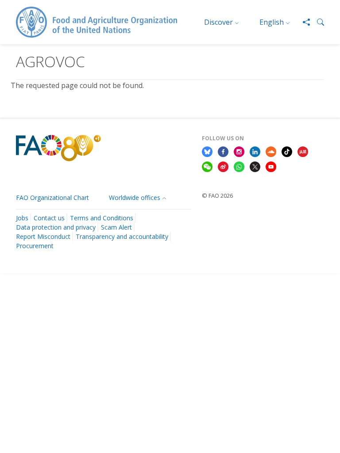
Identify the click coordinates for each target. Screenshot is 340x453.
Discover (218, 22)
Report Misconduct (43, 236)
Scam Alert (116, 227)
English (271, 22)
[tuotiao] (303, 151)
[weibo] (223, 166)
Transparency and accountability (122, 236)
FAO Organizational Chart (52, 197)
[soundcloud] (271, 151)
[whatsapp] (239, 166)
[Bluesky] (207, 151)
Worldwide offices (134, 197)
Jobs (22, 218)
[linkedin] (255, 151)
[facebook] (223, 151)
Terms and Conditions (101, 218)
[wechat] (207, 166)
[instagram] (239, 151)
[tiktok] (287, 151)
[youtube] (271, 166)
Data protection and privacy (56, 227)
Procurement (35, 246)
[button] (317, 22)
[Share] (303, 22)
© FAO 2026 (217, 196)
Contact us (49, 218)
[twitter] (255, 166)
